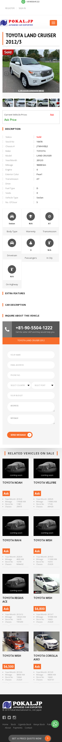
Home (5, 724)
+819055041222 (32, 1)
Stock (13, 724)
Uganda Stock (24, 724)
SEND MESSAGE (18, 434)
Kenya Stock (39, 724)
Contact (28, 727)
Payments (17, 727)
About (8, 727)
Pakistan (51, 724)
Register (10, 8)
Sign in (22, 8)
